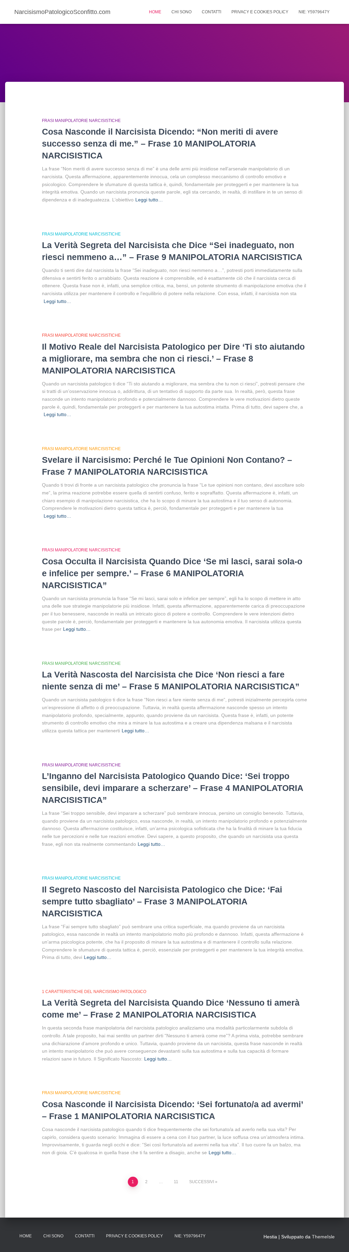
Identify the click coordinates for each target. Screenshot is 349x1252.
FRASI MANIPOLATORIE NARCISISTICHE (81, 120)
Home (155, 12)
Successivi (201, 1181)
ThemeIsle (323, 1236)
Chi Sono (181, 12)
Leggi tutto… (149, 199)
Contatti (211, 12)
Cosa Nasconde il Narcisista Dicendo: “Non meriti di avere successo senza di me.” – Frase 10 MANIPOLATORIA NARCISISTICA (160, 143)
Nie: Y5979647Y (314, 12)
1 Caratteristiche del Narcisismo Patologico (94, 991)
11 (176, 1181)
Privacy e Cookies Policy (259, 12)
